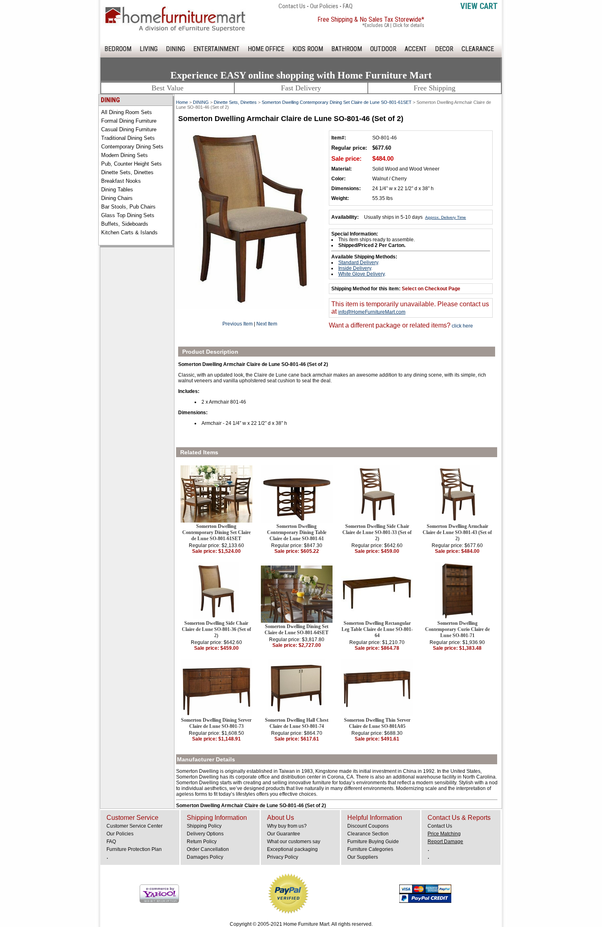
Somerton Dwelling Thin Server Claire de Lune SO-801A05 (377, 723)
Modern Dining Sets (124, 155)
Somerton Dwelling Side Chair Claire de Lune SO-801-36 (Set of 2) (216, 629)
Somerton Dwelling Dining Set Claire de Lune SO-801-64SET (296, 629)
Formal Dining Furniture (128, 121)
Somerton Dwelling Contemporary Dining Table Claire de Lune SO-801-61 (296, 532)
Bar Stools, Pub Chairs (128, 207)
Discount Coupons (368, 826)
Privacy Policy (282, 857)
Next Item (266, 324)
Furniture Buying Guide (373, 841)
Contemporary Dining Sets (132, 147)
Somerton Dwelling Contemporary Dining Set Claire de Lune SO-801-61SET (337, 102)
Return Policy (202, 841)
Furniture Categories (370, 849)
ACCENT (416, 49)
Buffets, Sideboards (124, 224)
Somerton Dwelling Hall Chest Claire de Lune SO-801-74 (296, 723)
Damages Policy (205, 857)
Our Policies (324, 6)
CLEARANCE (478, 49)
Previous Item (237, 324)
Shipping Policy (204, 826)
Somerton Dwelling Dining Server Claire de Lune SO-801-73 (216, 723)
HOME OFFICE (266, 49)
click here (461, 326)
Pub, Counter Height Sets (131, 164)
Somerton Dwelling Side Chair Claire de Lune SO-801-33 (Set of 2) (377, 532)
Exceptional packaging (292, 849)
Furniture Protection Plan (134, 849)
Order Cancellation (208, 849)
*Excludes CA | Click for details (393, 25)
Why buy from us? (287, 826)
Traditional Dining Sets (128, 138)
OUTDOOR (383, 49)
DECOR (444, 49)
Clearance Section (368, 834)
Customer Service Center (134, 826)
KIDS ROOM (307, 49)
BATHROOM (346, 49)
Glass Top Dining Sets (127, 215)
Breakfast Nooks (121, 181)
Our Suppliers (362, 857)
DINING (175, 49)
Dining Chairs (117, 198)
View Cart (479, 6)
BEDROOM (117, 49)
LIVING (149, 49)
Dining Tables (117, 189)
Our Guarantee (283, 834)
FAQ (348, 6)
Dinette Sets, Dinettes (127, 172)
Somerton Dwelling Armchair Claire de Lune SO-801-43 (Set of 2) (457, 532)
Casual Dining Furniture (128, 129)
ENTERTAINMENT (216, 49)
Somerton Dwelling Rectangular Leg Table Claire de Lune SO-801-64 (377, 629)
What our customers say (293, 841)
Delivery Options (205, 834)
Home (182, 102)
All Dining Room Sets (126, 112)
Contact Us (292, 6)
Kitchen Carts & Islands (129, 232)
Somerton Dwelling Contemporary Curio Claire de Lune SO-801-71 (457, 629)
